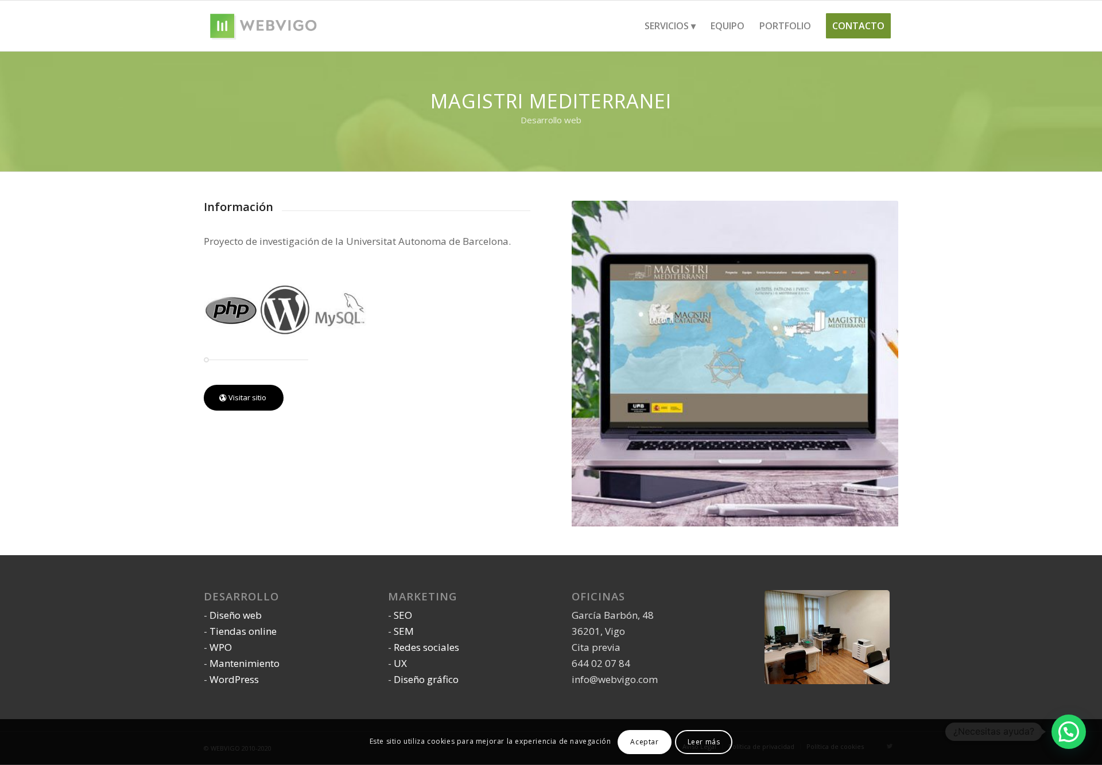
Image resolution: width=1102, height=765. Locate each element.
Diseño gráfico (426, 679)
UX (400, 663)
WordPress (234, 679)
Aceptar (644, 742)
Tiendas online (243, 631)
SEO (403, 615)
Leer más (704, 742)
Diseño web (235, 615)
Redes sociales (426, 647)
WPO (220, 647)
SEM (404, 631)
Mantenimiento (244, 663)
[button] (1068, 732)
